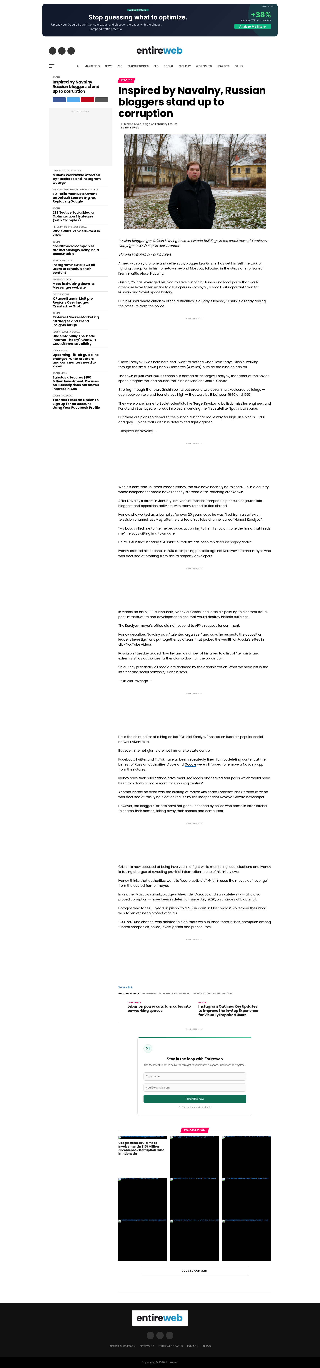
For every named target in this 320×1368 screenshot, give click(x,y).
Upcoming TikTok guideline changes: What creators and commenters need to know (76, 360)
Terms (207, 1346)
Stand (227, 993)
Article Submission (122, 1346)
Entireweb (132, 127)
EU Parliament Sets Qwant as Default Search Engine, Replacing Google (75, 197)
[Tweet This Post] (73, 99)
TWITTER (57, 294)
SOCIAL (168, 66)
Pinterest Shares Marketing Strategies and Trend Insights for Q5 (76, 321)
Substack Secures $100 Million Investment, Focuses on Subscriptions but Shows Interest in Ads (76, 383)
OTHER (239, 66)
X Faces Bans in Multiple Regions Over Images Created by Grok (73, 302)
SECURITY (185, 66)
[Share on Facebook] (59, 99)
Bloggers (150, 993)
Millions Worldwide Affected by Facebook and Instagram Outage (77, 179)
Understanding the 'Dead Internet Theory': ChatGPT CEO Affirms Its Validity (75, 340)
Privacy (192, 1346)
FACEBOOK (58, 279)
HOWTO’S (223, 66)
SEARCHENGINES (138, 66)
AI (78, 66)
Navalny (200, 993)
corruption (168, 993)
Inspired (185, 993)
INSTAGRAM (59, 260)
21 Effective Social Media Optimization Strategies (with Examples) (73, 216)
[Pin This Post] (87, 99)
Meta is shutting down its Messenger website (74, 285)
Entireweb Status (171, 1346)
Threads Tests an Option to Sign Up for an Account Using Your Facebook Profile (76, 404)
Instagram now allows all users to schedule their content (74, 268)
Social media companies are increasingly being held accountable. (76, 250)
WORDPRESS (204, 66)
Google (190, 764)
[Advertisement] (80, 139)
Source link (125, 987)
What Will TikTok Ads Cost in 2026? (76, 233)
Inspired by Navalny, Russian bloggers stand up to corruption (76, 87)
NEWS (108, 66)
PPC (119, 66)
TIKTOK (56, 226)
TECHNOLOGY (74, 170)
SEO (156, 66)
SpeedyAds (147, 1346)
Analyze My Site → (252, 26)
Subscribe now (195, 1099)
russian (214, 993)
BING (72, 189)
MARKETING (92, 66)
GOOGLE (80, 189)
